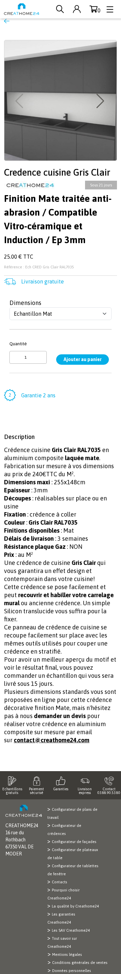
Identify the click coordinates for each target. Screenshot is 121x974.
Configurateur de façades (74, 842)
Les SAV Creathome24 (71, 930)
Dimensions (25, 302)
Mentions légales (67, 955)
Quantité (18, 343)
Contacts (59, 882)
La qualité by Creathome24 (75, 906)
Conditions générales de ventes (80, 963)
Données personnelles (71, 971)
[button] (101, 101)
